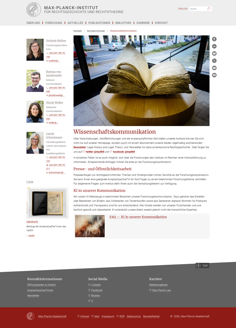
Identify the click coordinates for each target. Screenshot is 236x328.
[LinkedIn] (214, 46)
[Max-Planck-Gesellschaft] (32, 316)
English (183, 8)
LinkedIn (96, 284)
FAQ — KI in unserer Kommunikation (138, 217)
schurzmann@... (57, 172)
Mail (96, 316)
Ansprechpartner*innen (40, 290)
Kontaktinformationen (44, 279)
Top (205, 265)
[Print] (214, 75)
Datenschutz (134, 316)
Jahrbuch (32, 221)
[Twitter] (214, 60)
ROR (122, 316)
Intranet (84, 316)
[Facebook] (214, 39)
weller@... (54, 122)
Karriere (155, 279)
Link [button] (29, 182)
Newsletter (80, 147)
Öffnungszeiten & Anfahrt (41, 284)
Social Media (97, 279)
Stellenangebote (158, 284)
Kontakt (161, 23)
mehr (32, 235)
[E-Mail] (214, 68)
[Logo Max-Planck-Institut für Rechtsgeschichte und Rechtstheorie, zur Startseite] (86, 9)
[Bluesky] (214, 53)
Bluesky (95, 295)
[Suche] (208, 9)
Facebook (96, 290)
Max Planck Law (161, 290)
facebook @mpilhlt (124, 151)
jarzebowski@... (57, 95)
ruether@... (54, 60)
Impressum (108, 316)
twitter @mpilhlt (95, 151)
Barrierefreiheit (151, 316)
